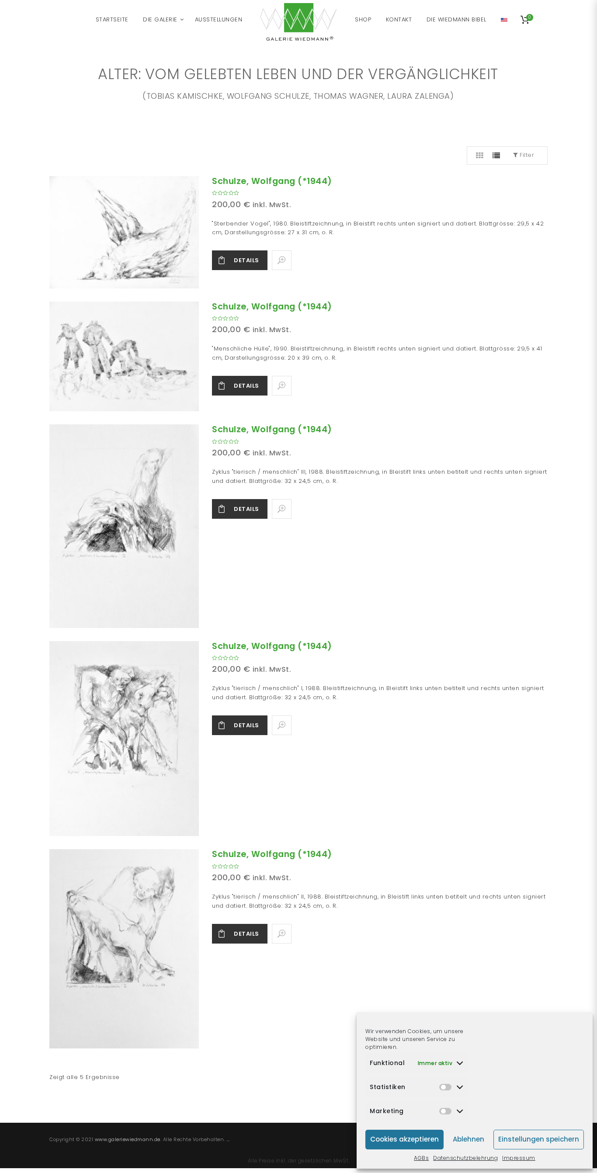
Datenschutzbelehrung (465, 1158)
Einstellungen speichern (538, 1139)
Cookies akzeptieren (404, 1139)
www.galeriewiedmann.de (127, 1139)
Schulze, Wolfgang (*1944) (272, 181)
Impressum (518, 1158)
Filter (526, 155)
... (228, 1139)
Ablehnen (468, 1139)
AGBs (421, 1158)
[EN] (504, 19)
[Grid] (480, 155)
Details (246, 260)
